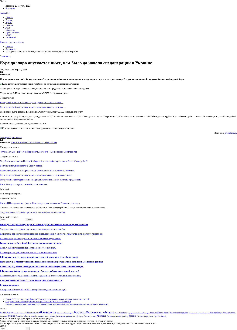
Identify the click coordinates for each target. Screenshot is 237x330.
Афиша (8, 22)
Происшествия (12, 32)
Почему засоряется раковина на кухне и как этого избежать (28, 248)
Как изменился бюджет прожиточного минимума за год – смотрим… (32, 107)
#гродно (146, 313)
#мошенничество (42, 316)
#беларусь (4, 137)
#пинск (87, 316)
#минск (11, 316)
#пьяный (118, 316)
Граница (9, 25)
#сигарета (140, 316)
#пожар (93, 316)
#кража (226, 313)
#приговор (111, 316)
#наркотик (59, 316)
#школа (163, 316)
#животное (174, 313)
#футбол (157, 316)
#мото (33, 316)
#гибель (123, 312)
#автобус (16, 313)
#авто (10, 312)
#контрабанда (216, 313)
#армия (22, 313)
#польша (101, 315)
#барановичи (32, 312)
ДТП (7, 27)
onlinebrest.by (231, 133)
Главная (9, 17)
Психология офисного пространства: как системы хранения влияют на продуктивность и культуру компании (51, 234)
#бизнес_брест (68, 313)
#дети (166, 313)
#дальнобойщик (156, 313)
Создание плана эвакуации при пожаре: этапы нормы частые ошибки (32, 212)
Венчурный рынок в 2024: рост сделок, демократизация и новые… (31, 102)
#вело (117, 313)
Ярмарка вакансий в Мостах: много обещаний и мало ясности (31, 280)
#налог (53, 316)
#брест (79, 312)
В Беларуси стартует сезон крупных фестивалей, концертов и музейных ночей (39, 257)
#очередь (80, 316)
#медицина (3, 316)
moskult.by (5, 13)
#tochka (3, 313)
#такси (151, 316)
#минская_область (23, 316)
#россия (132, 316)
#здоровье (192, 313)
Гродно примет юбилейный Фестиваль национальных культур (31, 243)
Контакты (10, 8)
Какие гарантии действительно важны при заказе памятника (28, 252)
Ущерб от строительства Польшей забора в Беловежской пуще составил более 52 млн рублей (43, 161)
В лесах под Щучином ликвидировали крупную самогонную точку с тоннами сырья (42, 266)
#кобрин (206, 313)
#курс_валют (15, 137)
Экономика (10, 37)
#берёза (60, 313)
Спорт (8, 35)
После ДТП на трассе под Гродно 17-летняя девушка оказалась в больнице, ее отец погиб (44, 224)
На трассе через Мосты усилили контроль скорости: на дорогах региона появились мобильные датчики (51, 262)
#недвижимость (69, 316)
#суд (146, 316)
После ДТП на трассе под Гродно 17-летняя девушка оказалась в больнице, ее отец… (40, 203)
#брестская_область (99, 312)
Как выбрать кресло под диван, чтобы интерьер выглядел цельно (30, 238)
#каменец (199, 313)
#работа (125, 316)
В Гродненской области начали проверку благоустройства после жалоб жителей (39, 271)
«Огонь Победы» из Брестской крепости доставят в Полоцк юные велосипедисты (38, 152)
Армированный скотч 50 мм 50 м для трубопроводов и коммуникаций (33, 290)
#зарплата (183, 313)
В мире (8, 20)
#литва (232, 313)
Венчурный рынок (9, 285)
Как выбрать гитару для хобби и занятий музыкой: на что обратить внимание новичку (40, 276)
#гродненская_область (135, 313)
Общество (10, 30)
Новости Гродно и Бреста (12, 42)
